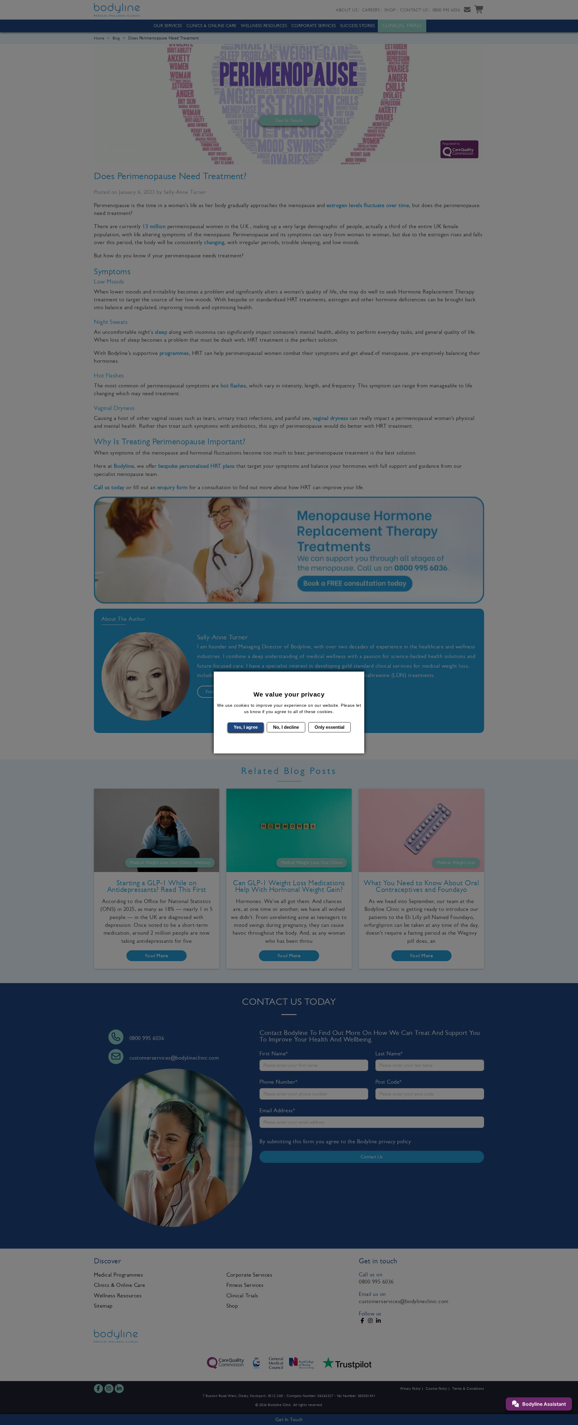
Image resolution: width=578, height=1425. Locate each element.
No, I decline (286, 727)
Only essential (329, 727)
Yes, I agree (246, 727)
